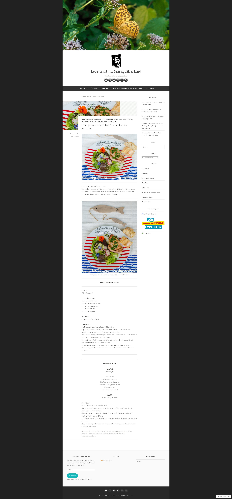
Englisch (84, 119)
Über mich (95, 88)
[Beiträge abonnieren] (101, 460)
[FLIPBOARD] (126, 491)
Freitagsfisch (120, 119)
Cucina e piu (145, 173)
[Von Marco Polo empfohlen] (153, 228)
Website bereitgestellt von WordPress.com (116, 496)
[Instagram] (118, 80)
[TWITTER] (110, 491)
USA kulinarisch (146, 202)
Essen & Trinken (95, 119)
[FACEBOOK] (106, 491)
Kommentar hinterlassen (89, 436)
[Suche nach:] (153, 147)
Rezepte (104, 122)
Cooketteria (145, 169)
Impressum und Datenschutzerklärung (127, 88)
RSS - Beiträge (107, 460)
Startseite (83, 88)
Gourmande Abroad (148, 178)
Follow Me (150, 88)
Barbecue (102, 431)
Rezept (90, 433)
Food (103, 119)
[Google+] (114, 80)
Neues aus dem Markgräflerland (151, 192)
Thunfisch (105, 433)
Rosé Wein (95, 433)
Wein (116, 122)
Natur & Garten (94, 122)
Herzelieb (145, 183)
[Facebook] (106, 80)
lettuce (130, 431)
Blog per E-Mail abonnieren (81, 457)
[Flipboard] (126, 80)
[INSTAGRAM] (118, 491)
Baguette (96, 431)
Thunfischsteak (113, 433)
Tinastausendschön (147, 197)
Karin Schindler (74, 136)
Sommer (110, 122)
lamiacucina (145, 187)
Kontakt (105, 88)
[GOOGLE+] (114, 491)
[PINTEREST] (122, 491)
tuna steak (122, 433)
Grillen (129, 119)
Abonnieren (72, 475)
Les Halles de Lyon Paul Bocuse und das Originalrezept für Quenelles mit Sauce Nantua (152, 126)
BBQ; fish (108, 431)
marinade (84, 433)
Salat (100, 433)
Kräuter (84, 122)
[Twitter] (110, 80)
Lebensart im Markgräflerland (116, 71)
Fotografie (110, 119)
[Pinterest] (122, 80)
